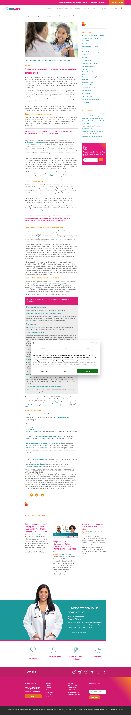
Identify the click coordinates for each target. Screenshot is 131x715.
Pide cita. (33, 696)
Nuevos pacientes (54, 657)
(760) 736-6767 (76, 2)
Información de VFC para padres (37, 448)
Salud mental (86, 90)
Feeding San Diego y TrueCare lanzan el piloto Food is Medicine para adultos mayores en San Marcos (94, 116)
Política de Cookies (73, 690)
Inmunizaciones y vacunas (34, 60)
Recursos (86, 8)
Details (64, 371)
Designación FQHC (63, 709)
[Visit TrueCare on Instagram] (80, 672)
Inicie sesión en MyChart (32, 692)
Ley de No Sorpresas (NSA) (74, 709)
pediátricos (54, 216)
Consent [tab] (42, 348)
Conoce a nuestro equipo (90, 46)
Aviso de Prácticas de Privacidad (37, 709)
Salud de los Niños (51, 60)
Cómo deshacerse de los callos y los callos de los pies (92, 526)
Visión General (114, 8)
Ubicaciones (68, 8)
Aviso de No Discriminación (52, 709)
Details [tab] (65, 348)
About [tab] (88, 348)
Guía (39, 131)
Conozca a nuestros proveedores (92, 49)
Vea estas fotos (30, 294)
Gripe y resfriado (87, 60)
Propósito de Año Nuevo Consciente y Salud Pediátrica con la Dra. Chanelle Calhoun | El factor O (65, 546)
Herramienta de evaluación (34, 143)
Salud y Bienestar (65, 60)
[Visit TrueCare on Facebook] (74, 672)
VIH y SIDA (85, 102)
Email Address (97, 688)
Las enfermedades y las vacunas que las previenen (43, 443)
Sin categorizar (87, 96)
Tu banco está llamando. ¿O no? (92, 136)
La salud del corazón (88, 66)
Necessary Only (44, 371)
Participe (94, 8)
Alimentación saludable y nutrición (93, 35)
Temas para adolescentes (90, 99)
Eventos (84, 57)
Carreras (85, 43)
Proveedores (59, 8)
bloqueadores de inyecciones (36, 218)
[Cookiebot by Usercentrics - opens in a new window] (91, 343)
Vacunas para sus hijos (34, 427)
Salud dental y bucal (88, 88)
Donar (85, 2)
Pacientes (77, 8)
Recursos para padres (33, 431)
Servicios (48, 8)
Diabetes (85, 55)
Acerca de (104, 8)
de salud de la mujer (31, 405)
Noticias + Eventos (73, 685)
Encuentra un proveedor (78, 632)
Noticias (84, 69)
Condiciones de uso (73, 692)
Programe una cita (65, 397)
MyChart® (94, 2)
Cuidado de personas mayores (92, 52)
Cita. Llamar (63, 2)
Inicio (26, 16)
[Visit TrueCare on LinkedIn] (86, 672)
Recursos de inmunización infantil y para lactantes (43, 436)
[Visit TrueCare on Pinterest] (104, 672)
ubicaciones (44, 399)
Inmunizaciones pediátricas (35, 464)
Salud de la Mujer (87, 82)
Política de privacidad (74, 694)
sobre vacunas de (56, 149)
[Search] (121, 8)
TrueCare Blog (72, 687)
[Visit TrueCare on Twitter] (98, 672)
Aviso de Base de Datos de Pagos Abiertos (90, 709)
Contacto (48, 685)
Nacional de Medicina (61, 417)
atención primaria (69, 403)
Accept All (87, 371)
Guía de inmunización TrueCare (36, 459)
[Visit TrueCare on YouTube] (92, 672)
